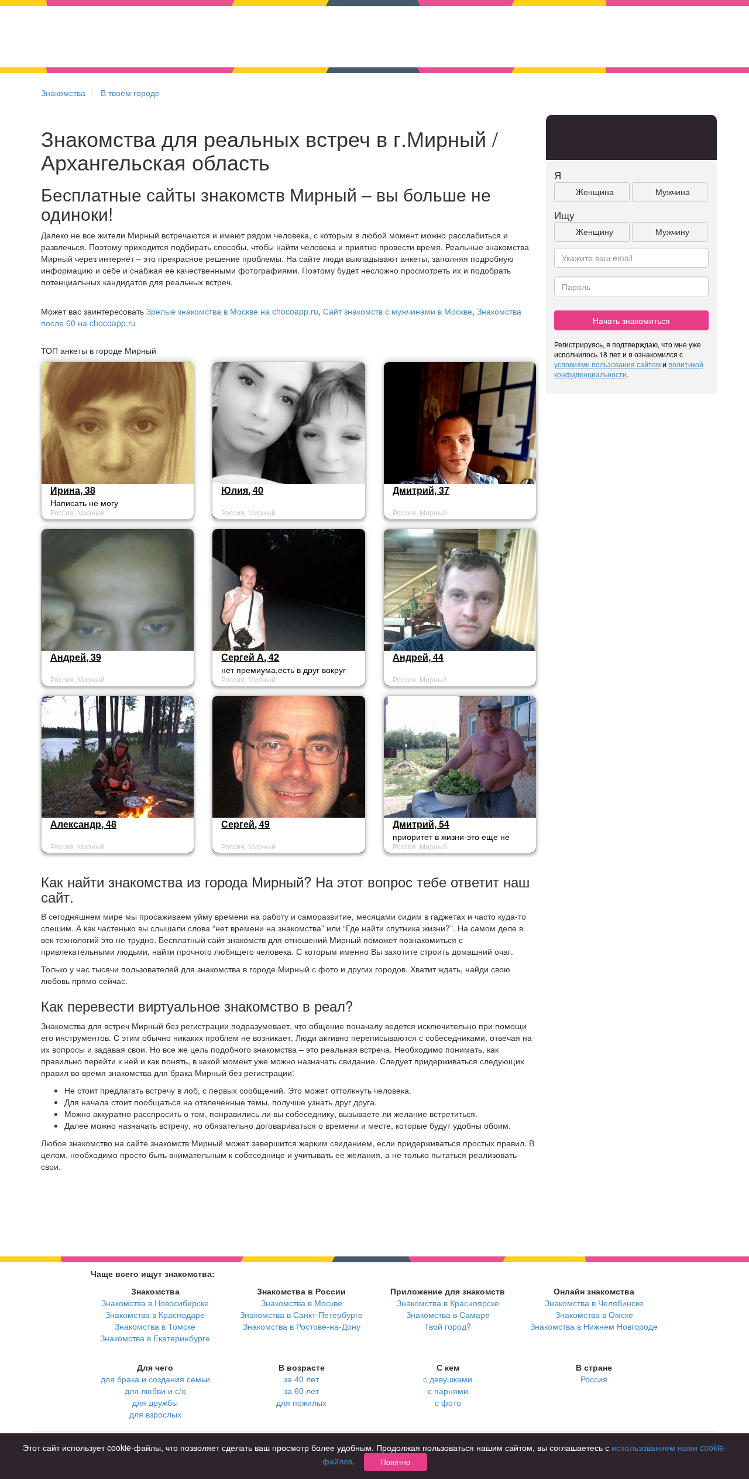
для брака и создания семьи (155, 1379)
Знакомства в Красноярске (448, 1303)
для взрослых (155, 1414)
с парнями (448, 1390)
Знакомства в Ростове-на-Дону (301, 1326)
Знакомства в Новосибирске (155, 1303)
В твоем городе (130, 92)
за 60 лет (301, 1390)
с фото (448, 1402)
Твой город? (447, 1326)
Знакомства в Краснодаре (155, 1314)
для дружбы (155, 1402)
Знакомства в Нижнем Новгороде (594, 1326)
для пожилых (301, 1402)
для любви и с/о (155, 1390)
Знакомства (63, 92)
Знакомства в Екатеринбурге (155, 1338)
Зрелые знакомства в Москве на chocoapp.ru (232, 311)
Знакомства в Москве (301, 1303)
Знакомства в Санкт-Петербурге (301, 1314)
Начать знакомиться (631, 320)
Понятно (395, 1462)
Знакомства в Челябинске (594, 1303)
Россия (593, 1379)
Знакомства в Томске (155, 1326)
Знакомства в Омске (594, 1314)
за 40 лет (301, 1379)
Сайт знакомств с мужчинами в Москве (397, 311)
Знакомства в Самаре (448, 1314)
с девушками (447, 1379)
